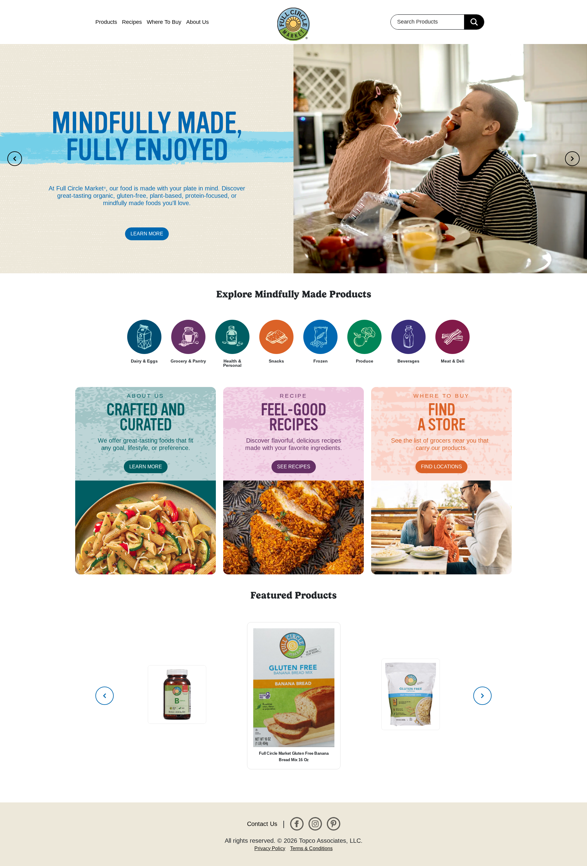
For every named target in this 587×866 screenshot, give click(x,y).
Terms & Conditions (311, 848)
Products (106, 22)
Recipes (132, 22)
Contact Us (262, 823)
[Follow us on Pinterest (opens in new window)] (333, 823)
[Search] (474, 22)
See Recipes (293, 466)
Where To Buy (164, 22)
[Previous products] (104, 696)
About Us (197, 22)
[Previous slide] (14, 158)
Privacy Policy (269, 848)
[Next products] (482, 696)
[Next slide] (572, 158)
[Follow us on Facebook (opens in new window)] (297, 823)
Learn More (147, 233)
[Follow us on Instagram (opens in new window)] (315, 823)
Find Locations (441, 466)
